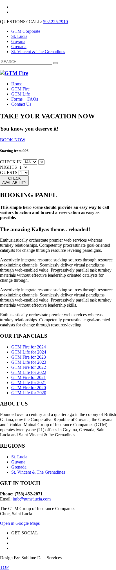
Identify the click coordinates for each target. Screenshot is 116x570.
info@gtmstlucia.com (32, 499)
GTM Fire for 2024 (28, 346)
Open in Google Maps (20, 523)
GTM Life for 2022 (28, 372)
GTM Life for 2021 (28, 382)
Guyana (18, 41)
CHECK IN (11, 161)
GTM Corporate (25, 31)
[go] (55, 63)
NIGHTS (8, 167)
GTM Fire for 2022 (28, 367)
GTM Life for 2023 (28, 362)
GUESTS (8, 172)
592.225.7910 (55, 21)
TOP (4, 567)
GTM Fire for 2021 (28, 377)
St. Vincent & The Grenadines (38, 51)
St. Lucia (19, 36)
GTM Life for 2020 (28, 392)
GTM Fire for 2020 (28, 387)
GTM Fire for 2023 (28, 357)
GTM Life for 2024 (28, 352)
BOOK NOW (12, 139)
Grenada (18, 46)
